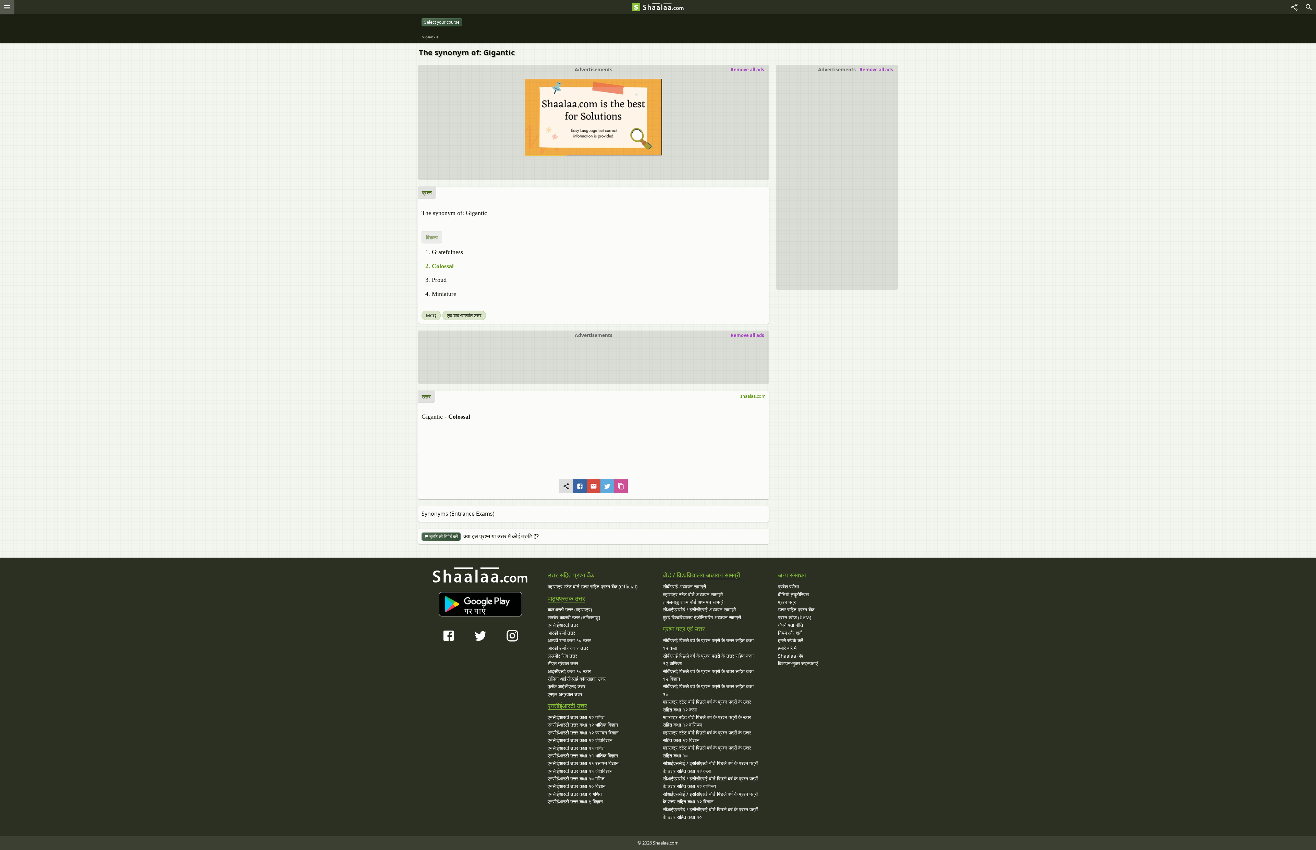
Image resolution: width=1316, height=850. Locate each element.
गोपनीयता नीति (790, 625)
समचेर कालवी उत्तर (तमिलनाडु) (574, 617)
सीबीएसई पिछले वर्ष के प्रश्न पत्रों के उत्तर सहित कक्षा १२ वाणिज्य (708, 660)
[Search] (1309, 7)
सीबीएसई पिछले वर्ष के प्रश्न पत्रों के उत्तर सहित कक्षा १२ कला (708, 644)
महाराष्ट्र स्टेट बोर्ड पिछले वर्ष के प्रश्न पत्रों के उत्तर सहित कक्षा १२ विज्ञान (707, 736)
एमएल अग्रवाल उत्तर (565, 694)
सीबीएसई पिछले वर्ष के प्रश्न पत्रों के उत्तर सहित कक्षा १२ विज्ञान (708, 675)
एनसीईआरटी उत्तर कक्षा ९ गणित (575, 794)
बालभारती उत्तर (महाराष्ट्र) (570, 609)
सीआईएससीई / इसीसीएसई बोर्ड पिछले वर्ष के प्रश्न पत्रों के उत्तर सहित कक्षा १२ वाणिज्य (710, 782)
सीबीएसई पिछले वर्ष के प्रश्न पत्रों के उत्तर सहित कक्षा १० (708, 690)
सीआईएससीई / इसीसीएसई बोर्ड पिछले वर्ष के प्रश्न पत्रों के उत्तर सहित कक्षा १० (710, 813)
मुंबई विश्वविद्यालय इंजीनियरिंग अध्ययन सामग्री (702, 617)
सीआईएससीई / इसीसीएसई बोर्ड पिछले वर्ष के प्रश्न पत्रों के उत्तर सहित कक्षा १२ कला (710, 767)
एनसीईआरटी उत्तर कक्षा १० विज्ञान (577, 786)
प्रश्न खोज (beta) (794, 617)
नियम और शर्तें (790, 633)
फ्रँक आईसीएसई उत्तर (566, 686)
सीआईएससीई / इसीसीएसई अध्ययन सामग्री (699, 609)
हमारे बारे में (787, 648)
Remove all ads (876, 70)
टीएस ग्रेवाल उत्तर (563, 663)
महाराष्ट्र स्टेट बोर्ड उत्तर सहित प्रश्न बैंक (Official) (592, 586)
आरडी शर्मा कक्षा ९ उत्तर (568, 648)
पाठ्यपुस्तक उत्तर (566, 598)
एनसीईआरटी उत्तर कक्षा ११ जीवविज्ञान (580, 771)
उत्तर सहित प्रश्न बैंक (796, 609)
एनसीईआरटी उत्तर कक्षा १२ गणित (576, 717)
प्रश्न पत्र (787, 602)
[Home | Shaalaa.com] (636, 7)
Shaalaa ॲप (790, 656)
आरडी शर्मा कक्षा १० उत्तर (569, 640)
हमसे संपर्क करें (790, 640)
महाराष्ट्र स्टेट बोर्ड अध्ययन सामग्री (693, 594)
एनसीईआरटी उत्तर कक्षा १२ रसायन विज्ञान (583, 732)
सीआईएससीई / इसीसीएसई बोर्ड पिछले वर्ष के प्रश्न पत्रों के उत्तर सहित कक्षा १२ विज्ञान (710, 798)
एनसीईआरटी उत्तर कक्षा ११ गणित (576, 748)
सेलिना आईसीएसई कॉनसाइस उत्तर (577, 678)
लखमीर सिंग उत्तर (562, 656)
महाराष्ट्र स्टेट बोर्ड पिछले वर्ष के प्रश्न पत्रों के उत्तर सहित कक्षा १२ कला (707, 705)
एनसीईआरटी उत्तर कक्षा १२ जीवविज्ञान (580, 740)
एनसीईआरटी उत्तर (563, 625)
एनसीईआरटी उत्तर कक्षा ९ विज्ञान (575, 801)
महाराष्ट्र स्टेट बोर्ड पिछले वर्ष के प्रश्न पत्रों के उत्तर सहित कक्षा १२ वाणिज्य (707, 721)
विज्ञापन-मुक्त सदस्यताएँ (798, 663)
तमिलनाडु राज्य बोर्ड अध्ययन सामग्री (693, 602)
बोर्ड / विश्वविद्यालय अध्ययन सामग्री (701, 575)
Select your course (442, 22)
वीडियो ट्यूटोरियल (793, 594)
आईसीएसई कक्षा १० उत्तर (569, 671)
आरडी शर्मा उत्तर (561, 633)
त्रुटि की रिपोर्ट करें (443, 536)
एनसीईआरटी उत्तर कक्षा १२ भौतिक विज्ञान (583, 724)
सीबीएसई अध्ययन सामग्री (684, 586)
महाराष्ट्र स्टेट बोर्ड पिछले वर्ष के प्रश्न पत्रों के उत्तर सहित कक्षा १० (707, 751)
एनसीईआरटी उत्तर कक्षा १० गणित (576, 778)
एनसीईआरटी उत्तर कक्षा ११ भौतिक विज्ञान (583, 755)
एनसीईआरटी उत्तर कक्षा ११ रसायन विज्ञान (583, 763)
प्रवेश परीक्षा (788, 586)
